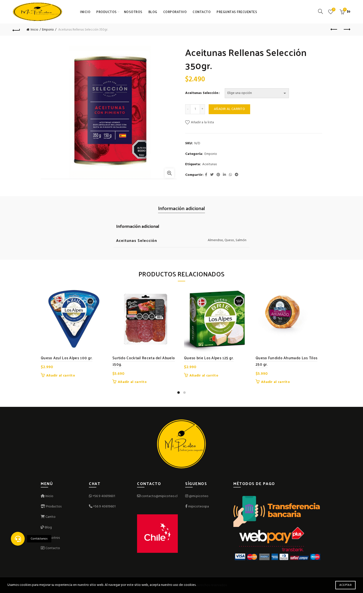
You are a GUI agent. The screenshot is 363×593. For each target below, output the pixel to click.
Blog (152, 12)
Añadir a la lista (202, 122)
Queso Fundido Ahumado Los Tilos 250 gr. (286, 360)
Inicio (85, 12)
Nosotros (133, 12)
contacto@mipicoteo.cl (159, 496)
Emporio (48, 29)
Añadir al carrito (229, 109)
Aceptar (345, 585)
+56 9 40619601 (104, 496)
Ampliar (169, 173)
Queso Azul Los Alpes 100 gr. (66, 357)
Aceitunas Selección (201, 93)
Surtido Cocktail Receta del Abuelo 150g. (143, 360)
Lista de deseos (333, 9)
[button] (18, 539)
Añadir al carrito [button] (60, 376)
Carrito (50, 517)
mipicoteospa (198, 506)
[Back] (16, 30)
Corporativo (175, 12)
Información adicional (181, 208)
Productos (106, 12)
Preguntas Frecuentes (237, 12)
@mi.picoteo (198, 496)
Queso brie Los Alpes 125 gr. (209, 357)
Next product (346, 30)
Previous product (334, 30)
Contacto (202, 12)
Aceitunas (209, 164)
